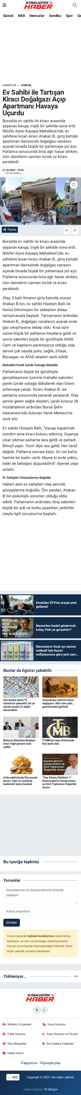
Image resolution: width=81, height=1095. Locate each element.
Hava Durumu (56, 1024)
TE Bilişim (50, 1089)
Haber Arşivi (15, 1053)
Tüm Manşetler (17, 1043)
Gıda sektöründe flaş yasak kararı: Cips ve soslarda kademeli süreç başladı (20, 781)
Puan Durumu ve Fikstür (62, 1034)
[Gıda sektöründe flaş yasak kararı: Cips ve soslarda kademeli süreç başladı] (21, 764)
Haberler (9, 85)
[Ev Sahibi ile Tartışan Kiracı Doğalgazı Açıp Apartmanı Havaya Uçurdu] (40, 201)
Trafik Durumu (16, 1034)
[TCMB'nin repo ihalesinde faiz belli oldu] (60, 727)
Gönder (11, 922)
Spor (69, 16)
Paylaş (12, 229)
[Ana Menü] (4, 5)
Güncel (8, 16)
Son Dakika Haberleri (60, 1043)
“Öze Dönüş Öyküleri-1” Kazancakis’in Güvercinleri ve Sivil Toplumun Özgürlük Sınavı (59, 782)
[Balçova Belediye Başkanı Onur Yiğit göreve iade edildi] (21, 727)
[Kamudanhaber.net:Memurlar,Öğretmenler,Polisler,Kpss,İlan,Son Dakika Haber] (38, 4)
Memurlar (36, 16)
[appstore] (29, 1064)
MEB (21, 16)
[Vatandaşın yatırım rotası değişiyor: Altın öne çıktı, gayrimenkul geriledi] (60, 687)
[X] (37, 1010)
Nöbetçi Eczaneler (19, 1024)
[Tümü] (76, 976)
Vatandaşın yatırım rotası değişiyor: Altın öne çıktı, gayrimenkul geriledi (58, 703)
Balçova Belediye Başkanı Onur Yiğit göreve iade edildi (19, 744)
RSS (15, 1077)
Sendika (55, 16)
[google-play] (50, 1064)
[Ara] (74, 5)
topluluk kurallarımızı (41, 936)
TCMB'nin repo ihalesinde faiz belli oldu (58, 742)
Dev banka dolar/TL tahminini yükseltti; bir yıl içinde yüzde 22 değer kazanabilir (19, 704)
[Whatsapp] (44, 1010)
